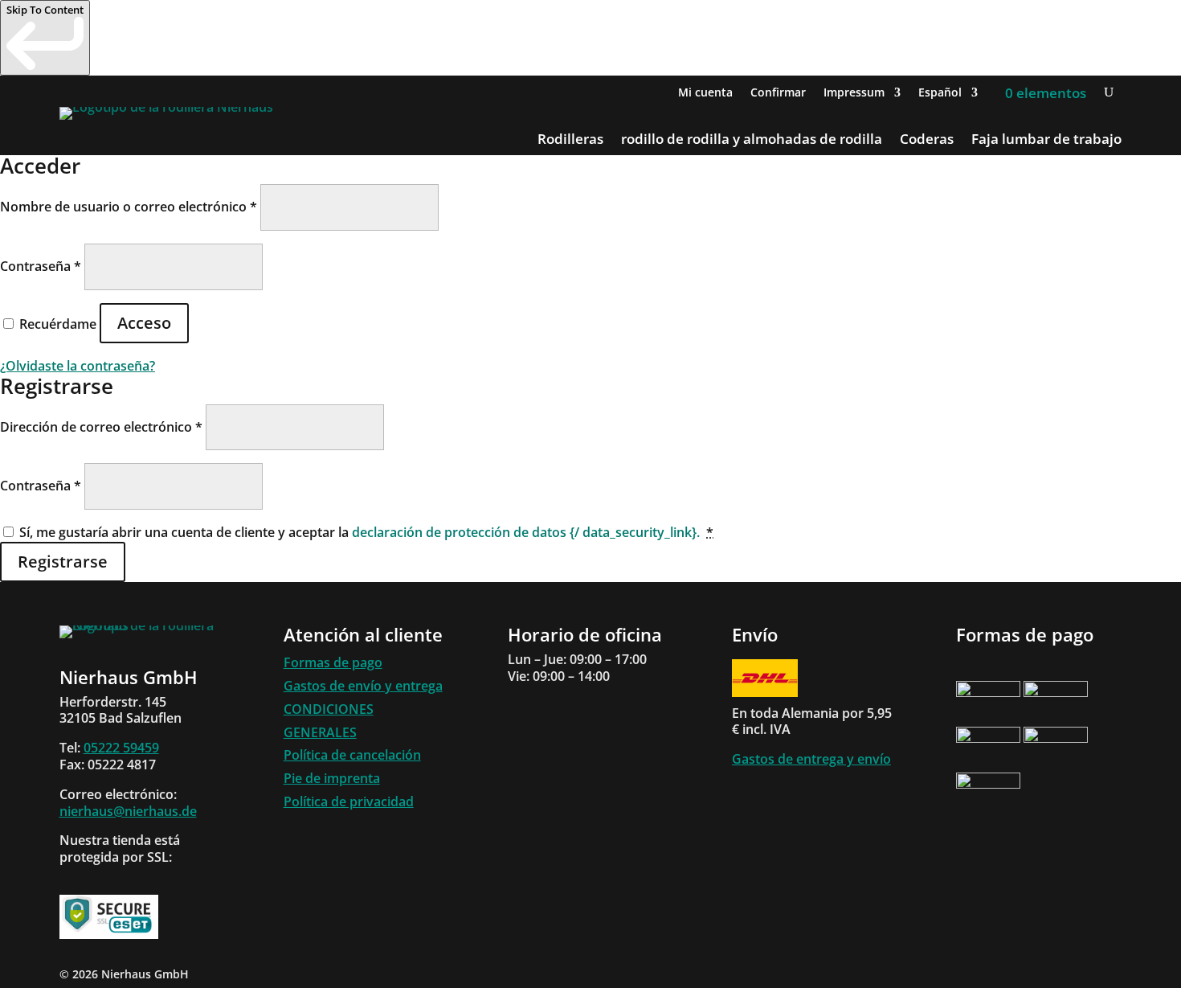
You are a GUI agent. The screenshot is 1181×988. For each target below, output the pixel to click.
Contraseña (40, 266)
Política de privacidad (349, 801)
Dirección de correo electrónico (101, 427)
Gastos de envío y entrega (363, 686)
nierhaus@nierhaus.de (128, 811)
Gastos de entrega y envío (811, 759)
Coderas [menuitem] (927, 140)
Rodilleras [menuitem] (570, 140)
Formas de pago (333, 662)
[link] (45, 38)
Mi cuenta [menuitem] (705, 93)
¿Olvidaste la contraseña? (77, 366)
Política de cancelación (352, 755)
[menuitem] (948, 96)
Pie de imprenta (332, 778)
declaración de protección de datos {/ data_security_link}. (526, 532)
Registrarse (63, 561)
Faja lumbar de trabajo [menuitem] (1046, 140)
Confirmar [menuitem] (778, 93)
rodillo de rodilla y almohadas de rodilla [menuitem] (751, 140)
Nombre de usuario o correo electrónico (128, 206)
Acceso (144, 323)
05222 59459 (121, 747)
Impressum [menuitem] (854, 93)
